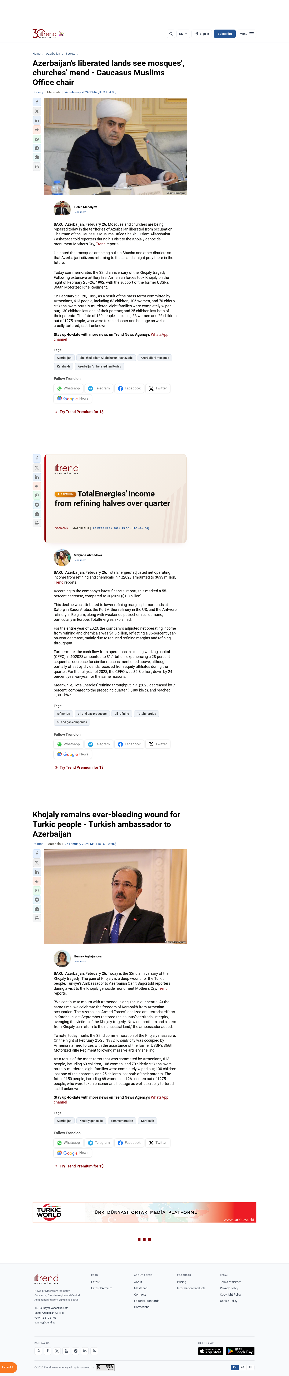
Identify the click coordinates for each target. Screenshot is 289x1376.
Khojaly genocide (91, 1120)
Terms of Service (230, 1282)
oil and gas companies (72, 722)
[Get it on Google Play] (240, 1351)
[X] (57, 1351)
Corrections (141, 1307)
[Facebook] (47, 1351)
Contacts (140, 1294)
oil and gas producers (92, 713)
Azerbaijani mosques (155, 357)
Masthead (140, 1288)
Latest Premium (101, 1288)
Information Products (191, 1288)
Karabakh (63, 366)
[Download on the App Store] (210, 1351)
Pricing (181, 1282)
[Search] (171, 34)
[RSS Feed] (94, 1351)
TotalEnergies (146, 713)
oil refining (122, 713)
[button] (37, 102)
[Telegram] (75, 1351)
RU (250, 1367)
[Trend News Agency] (46, 1279)
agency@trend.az (44, 1322)
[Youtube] (66, 1351)
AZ (242, 1367)
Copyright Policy (230, 1294)
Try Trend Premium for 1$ (81, 411)
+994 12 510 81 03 (45, 1317)
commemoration (122, 1120)
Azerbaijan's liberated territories (99, 366)
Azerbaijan (64, 357)
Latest (95, 1282)
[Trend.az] (48, 33)
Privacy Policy (229, 1288)
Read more (80, 212)
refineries (63, 713)
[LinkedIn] (85, 1351)
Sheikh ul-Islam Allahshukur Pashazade (106, 357)
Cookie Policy (228, 1301)
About (138, 1282)
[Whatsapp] (38, 1351)
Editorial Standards (146, 1301)
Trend (101, 244)
